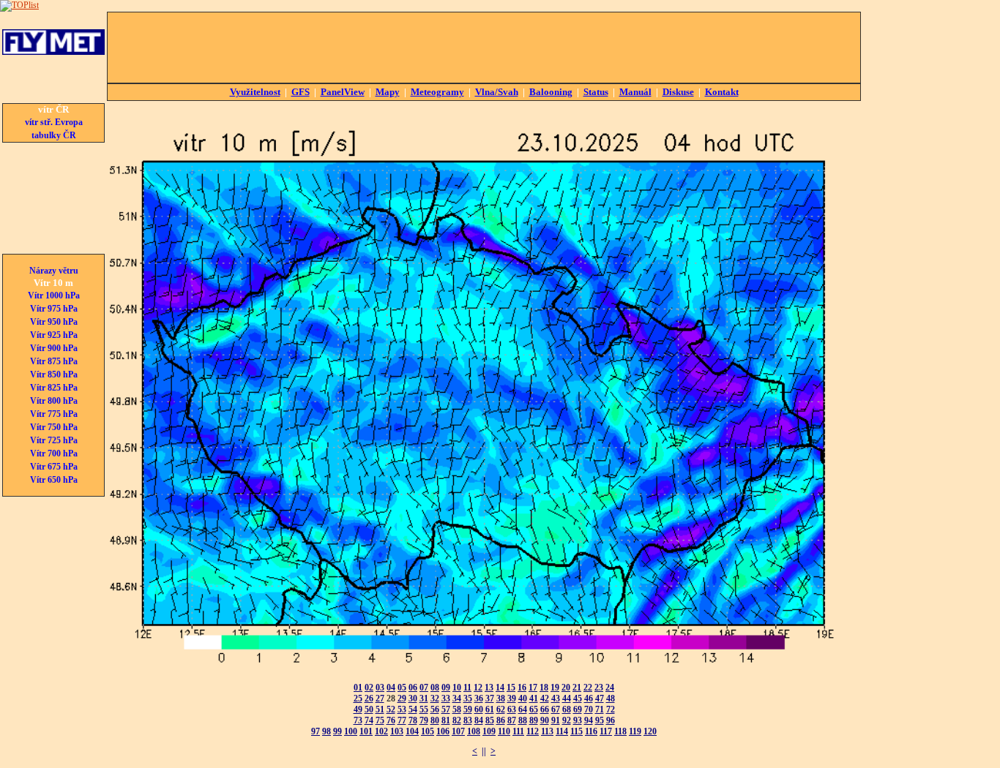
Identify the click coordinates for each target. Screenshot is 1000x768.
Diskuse (678, 91)
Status (595, 91)
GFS (300, 91)
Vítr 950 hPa (54, 322)
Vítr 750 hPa (54, 427)
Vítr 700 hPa (54, 453)
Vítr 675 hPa (54, 467)
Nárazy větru (53, 271)
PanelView (343, 91)
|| (484, 751)
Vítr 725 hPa (54, 440)
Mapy (388, 91)
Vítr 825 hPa (54, 388)
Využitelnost (255, 91)
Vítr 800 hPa (54, 401)
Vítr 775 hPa (54, 414)
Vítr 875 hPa (54, 361)
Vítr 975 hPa (54, 309)
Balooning (550, 91)
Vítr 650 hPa (54, 480)
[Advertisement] (483, 47)
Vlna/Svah (496, 91)
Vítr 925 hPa (54, 335)
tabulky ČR (53, 135)
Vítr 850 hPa (54, 374)
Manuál (635, 91)
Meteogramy (437, 91)
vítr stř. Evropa (54, 122)
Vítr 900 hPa (54, 348)
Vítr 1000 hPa (54, 295)
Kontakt (722, 91)
